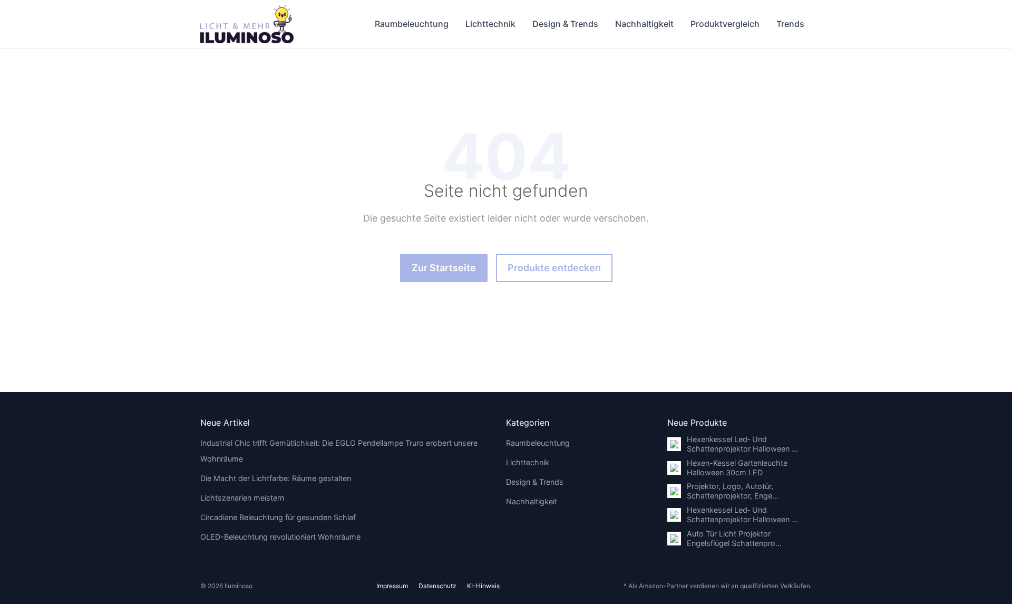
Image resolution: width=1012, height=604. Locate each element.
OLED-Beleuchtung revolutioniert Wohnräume (280, 536)
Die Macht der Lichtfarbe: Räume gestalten (275, 478)
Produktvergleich (725, 23)
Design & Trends (565, 23)
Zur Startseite (444, 267)
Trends (790, 23)
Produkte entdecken (554, 267)
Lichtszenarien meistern (242, 497)
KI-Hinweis (483, 586)
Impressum (392, 586)
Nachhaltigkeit (644, 23)
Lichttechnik (490, 23)
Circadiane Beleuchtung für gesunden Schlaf (278, 517)
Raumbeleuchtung (412, 23)
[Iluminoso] (247, 24)
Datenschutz (437, 586)
